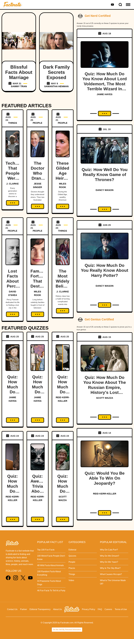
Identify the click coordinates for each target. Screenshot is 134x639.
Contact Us (12, 609)
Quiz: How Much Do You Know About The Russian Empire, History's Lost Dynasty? (104, 387)
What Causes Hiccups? (111, 574)
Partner (23, 609)
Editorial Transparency (40, 609)
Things (72, 574)
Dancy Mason (104, 190)
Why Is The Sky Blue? (110, 568)
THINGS (12, 123)
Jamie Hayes (104, 94)
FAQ (100, 609)
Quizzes (72, 556)
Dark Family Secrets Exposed (56, 72)
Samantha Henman (56, 86)
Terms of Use (121, 609)
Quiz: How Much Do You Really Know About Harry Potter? (104, 270)
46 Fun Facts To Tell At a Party (51, 590)
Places (72, 568)
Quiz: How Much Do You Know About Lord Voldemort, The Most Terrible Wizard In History (104, 83)
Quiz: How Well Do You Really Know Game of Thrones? (105, 174)
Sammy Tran (19, 86)
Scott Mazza (104, 398)
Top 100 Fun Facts (45, 550)
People (72, 562)
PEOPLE (37, 123)
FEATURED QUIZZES (25, 328)
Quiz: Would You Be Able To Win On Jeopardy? (105, 478)
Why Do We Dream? (109, 556)
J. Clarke (12, 183)
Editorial (72, 550)
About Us (57, 609)
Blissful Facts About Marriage (18, 72)
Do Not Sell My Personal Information (67, 630)
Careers (108, 609)
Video (71, 580)
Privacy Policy (88, 609)
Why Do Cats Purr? (109, 550)
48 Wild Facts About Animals (50, 565)
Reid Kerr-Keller (104, 493)
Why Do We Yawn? (109, 562)
